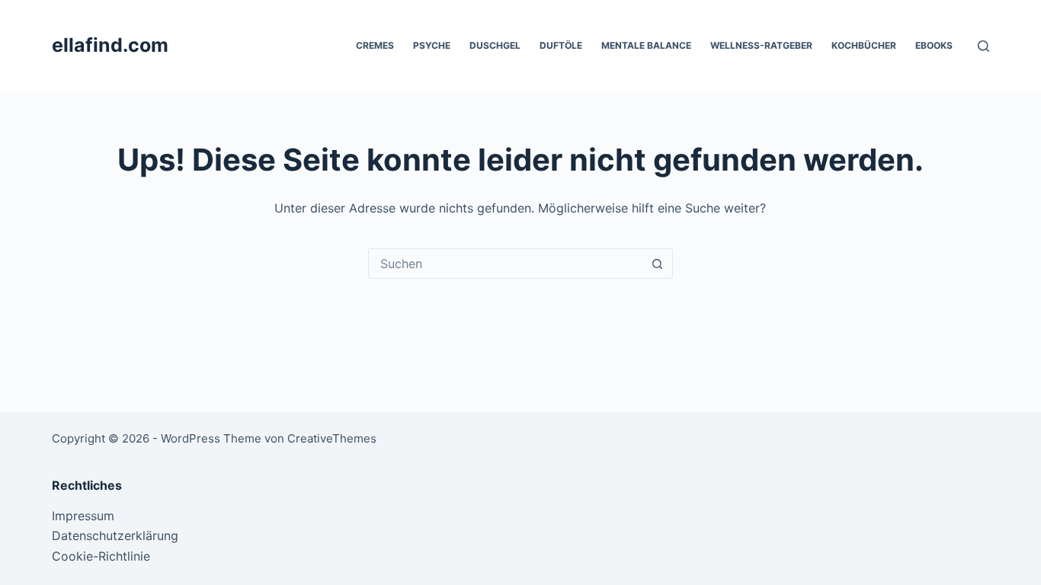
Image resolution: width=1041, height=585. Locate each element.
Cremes (375, 45)
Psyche (431, 45)
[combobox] (506, 263)
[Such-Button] (657, 263)
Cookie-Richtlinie (101, 556)
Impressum (83, 515)
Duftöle (561, 45)
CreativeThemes (331, 438)
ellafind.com (110, 45)
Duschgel (494, 45)
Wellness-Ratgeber (761, 45)
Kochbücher (863, 45)
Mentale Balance (646, 45)
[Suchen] (983, 46)
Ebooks (934, 45)
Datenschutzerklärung (115, 535)
